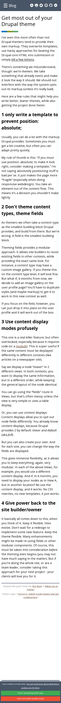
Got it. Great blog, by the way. (30, 693)
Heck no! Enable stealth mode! (30, 698)
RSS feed (36, 586)
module (21, 346)
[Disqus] (30, 642)
